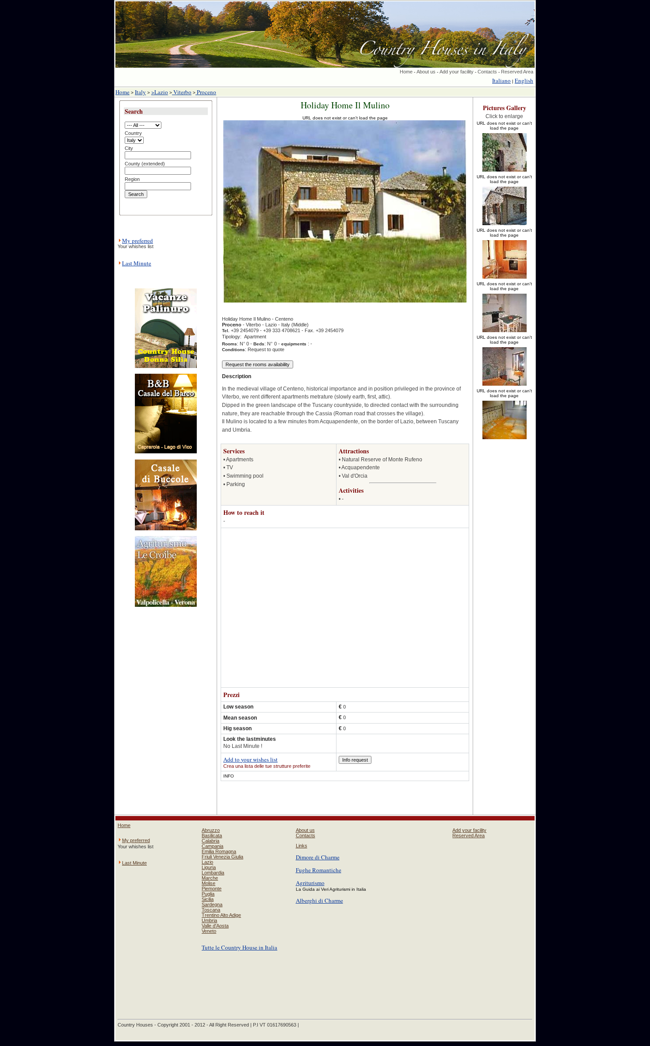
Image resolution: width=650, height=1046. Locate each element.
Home (406, 71)
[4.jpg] (504, 333)
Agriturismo (310, 883)
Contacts (487, 71)
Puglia (208, 894)
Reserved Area (517, 71)
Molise (208, 883)
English (524, 80)
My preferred (137, 241)
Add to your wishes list (250, 759)
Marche (210, 878)
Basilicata (212, 835)
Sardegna (212, 904)
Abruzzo (211, 830)
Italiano (501, 80)
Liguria (209, 867)
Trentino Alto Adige (221, 915)
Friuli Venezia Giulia (222, 856)
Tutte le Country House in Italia (239, 947)
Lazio (207, 862)
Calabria (210, 840)
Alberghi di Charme (319, 900)
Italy (140, 92)
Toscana (211, 909)
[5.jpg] (504, 386)
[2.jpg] (504, 226)
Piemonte (212, 888)
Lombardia (213, 872)
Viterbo (181, 92)
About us (426, 71)
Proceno (205, 92)
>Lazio (159, 92)
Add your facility (457, 71)
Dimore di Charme (318, 857)
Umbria (209, 920)
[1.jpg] (504, 172)
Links (301, 845)
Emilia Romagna (219, 851)
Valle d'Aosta (215, 925)
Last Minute (136, 263)
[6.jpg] (504, 440)
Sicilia (208, 899)
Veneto (209, 931)
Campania (212, 846)
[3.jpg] (504, 279)
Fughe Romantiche (318, 870)
